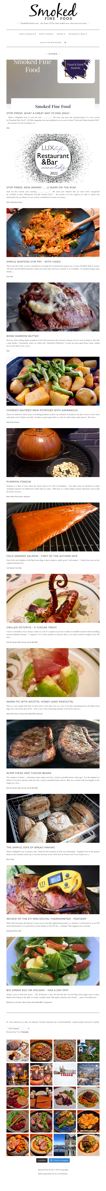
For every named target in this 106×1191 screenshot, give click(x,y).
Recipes (60, 34)
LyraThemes (62, 1174)
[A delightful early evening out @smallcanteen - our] (88, 1145)
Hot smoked (13, 642)
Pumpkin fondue (18, 481)
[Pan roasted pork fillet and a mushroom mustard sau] (41, 1121)
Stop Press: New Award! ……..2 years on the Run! (41, 187)
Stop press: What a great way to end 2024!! (38, 113)
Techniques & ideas (16, 202)
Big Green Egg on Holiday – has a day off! (37, 990)
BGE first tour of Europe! (14, 1002)
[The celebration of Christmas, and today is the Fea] (65, 1098)
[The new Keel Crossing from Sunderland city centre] (65, 1145)
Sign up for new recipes (51, 42)
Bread (8, 496)
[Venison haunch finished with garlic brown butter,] (41, 1051)
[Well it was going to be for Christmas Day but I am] (17, 1051)
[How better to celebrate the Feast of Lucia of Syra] (88, 1098)
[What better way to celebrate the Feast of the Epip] (65, 1051)
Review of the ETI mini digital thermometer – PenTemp (46, 918)
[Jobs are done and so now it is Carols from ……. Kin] (65, 1074)
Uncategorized (47, 1002)
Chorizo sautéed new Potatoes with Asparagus (42, 410)
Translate (25, 1032)
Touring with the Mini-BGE (30, 642)
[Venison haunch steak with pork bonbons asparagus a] (65, 1121)
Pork (11, 422)
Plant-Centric (19, 496)
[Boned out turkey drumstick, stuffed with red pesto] (41, 1145)
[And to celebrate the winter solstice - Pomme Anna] (17, 1098)
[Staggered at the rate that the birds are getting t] (88, 1051)
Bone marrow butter (22, 336)
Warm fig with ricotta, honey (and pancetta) (39, 701)
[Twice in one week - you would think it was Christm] (41, 1098)
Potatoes (16, 422)
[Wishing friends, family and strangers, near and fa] (88, 1074)
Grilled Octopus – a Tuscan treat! (31, 627)
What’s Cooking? (46, 34)
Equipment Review (11, 931)
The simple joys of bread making (30, 847)
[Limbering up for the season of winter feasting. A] (17, 1145)
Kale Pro (50, 1174)
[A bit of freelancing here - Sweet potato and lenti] (88, 1121)
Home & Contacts (27, 34)
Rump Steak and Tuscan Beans (28, 773)
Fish (7, 276)
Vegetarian (27, 496)
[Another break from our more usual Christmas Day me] (41, 1074)
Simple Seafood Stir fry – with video (33, 261)
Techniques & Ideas (77, 34)
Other (8, 128)
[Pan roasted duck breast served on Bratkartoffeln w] (17, 1121)
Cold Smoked (10, 568)
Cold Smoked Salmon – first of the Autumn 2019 (41, 556)
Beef (7, 788)
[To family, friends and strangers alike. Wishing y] (17, 1074)
